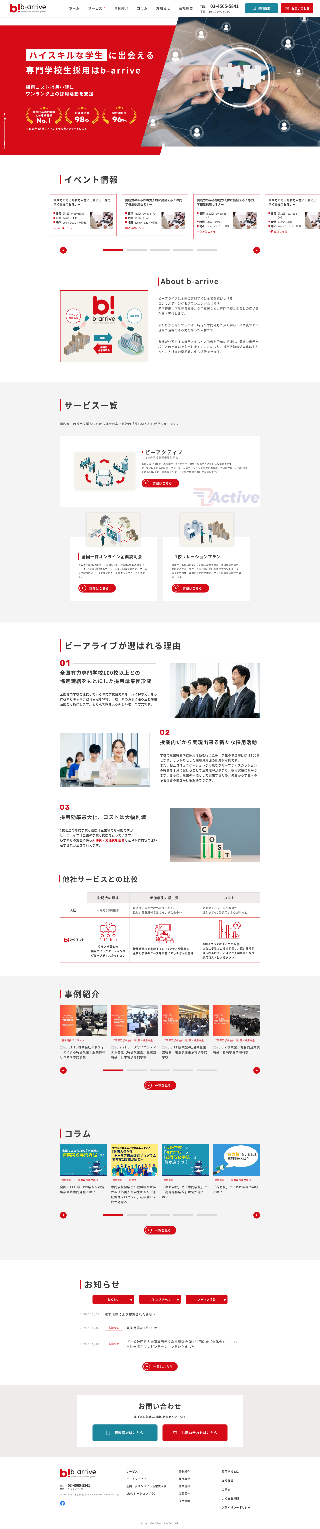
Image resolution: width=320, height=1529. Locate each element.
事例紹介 (121, 8)
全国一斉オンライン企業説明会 (146, 1486)
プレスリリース (160, 1299)
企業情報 (184, 1486)
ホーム (74, 8)
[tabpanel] (83, 215)
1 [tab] (113, 250)
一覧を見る (163, 1085)
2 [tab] (137, 250)
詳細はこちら (162, 483)
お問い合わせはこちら (200, 1432)
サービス (132, 1471)
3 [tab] (160, 250)
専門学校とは (230, 1471)
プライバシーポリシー (236, 1507)
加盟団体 (184, 1493)
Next (256, 250)
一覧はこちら (163, 1366)
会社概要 (186, 8)
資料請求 (264, 8)
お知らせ (163, 8)
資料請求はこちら (129, 1432)
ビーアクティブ (136, 1479)
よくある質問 (230, 1498)
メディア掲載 (206, 1299)
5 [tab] (207, 250)
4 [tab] (183, 250)
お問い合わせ (301, 8)
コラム (142, 8)
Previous (63, 250)
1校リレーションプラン (141, 1493)
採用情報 (184, 1501)
